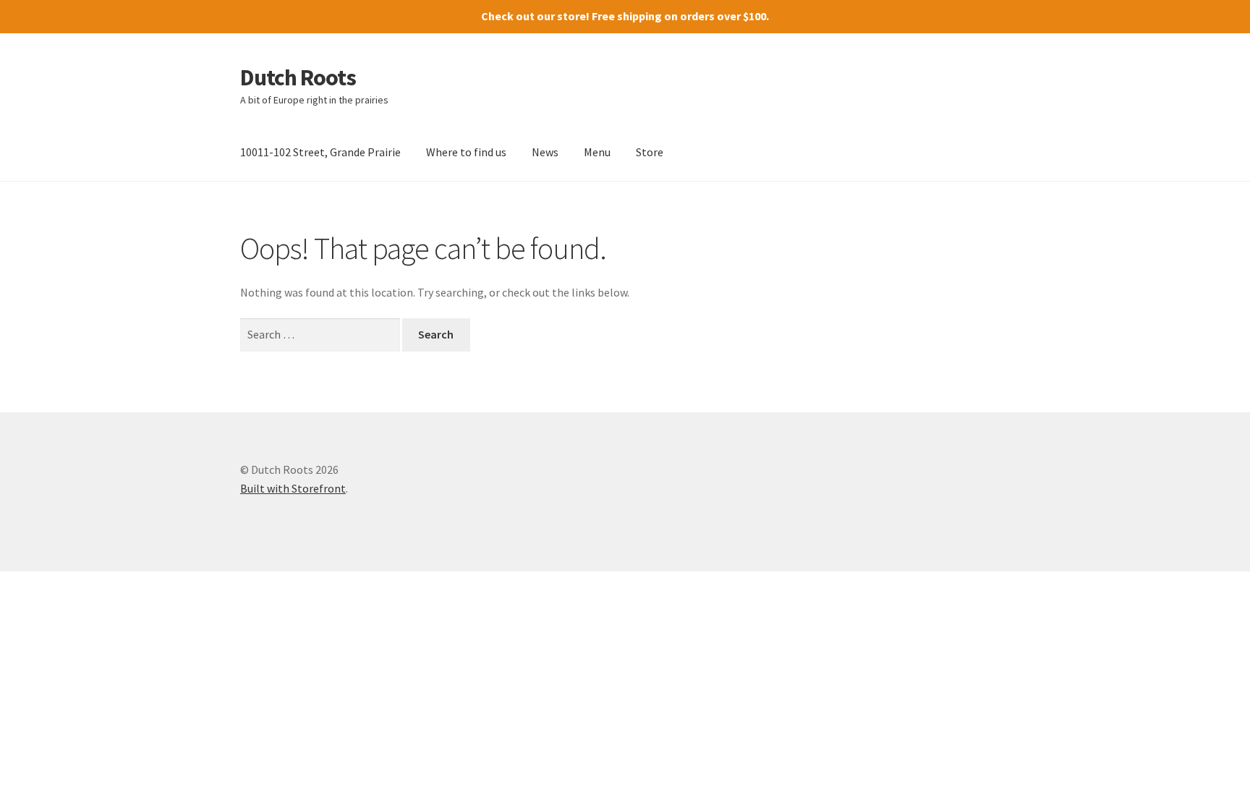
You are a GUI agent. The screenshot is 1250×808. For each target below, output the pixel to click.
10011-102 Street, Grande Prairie (320, 152)
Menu (597, 152)
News (545, 152)
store (571, 16)
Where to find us (466, 152)
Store (649, 152)
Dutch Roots (298, 77)
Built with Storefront (293, 488)
